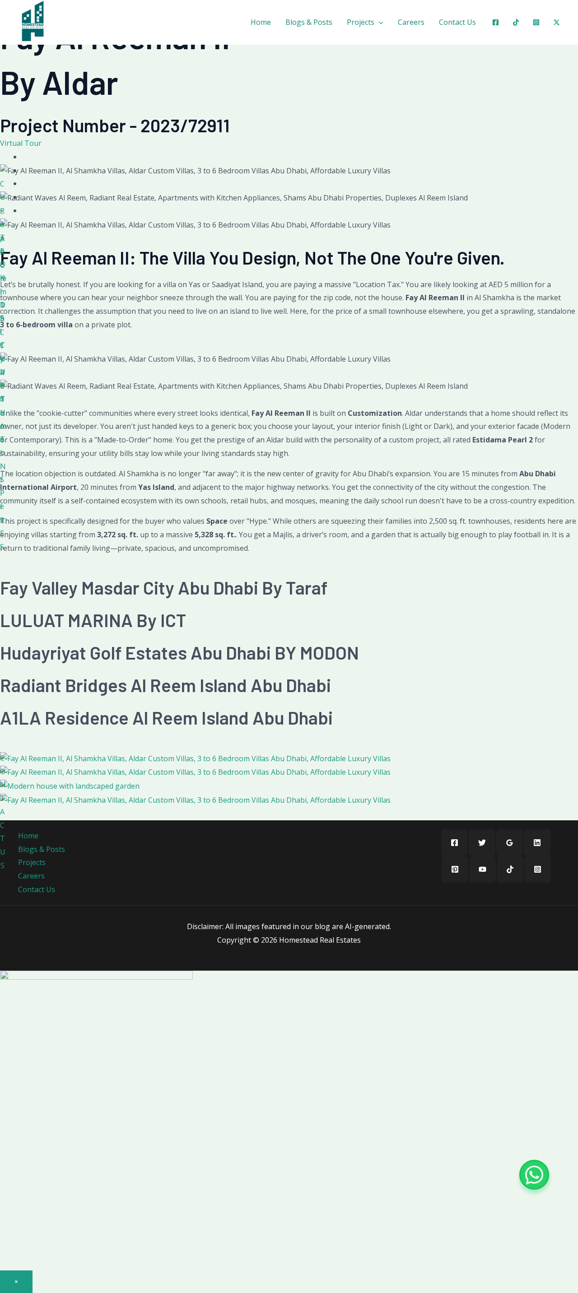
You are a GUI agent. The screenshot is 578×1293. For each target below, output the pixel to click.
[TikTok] (510, 869)
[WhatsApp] (534, 1175)
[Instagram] (536, 22)
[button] (378, 22)
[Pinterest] (455, 869)
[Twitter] (482, 842)
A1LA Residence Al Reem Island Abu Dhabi (166, 717)
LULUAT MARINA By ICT (93, 620)
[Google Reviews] (509, 842)
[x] (556, 22)
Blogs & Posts (308, 22)
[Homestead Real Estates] (32, 21)
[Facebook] (495, 22)
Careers (411, 22)
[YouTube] (482, 869)
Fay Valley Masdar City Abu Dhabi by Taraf (163, 587)
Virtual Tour (21, 143)
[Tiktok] (516, 22)
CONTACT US (3, 811)
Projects (360, 22)
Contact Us (457, 22)
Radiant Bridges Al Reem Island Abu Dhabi (165, 685)
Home (261, 22)
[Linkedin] (537, 842)
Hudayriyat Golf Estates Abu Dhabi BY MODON (179, 652)
